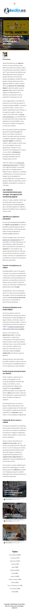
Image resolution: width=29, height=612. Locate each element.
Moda (13, 573)
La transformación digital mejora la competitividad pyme (12, 536)
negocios (13, 576)
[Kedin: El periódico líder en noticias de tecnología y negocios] (15, 15)
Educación (13, 561)
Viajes (13, 592)
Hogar (13, 567)
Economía (13, 558)
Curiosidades (12, 555)
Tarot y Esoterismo (12, 586)
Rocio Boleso (7, 59)
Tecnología (13, 589)
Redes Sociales (13, 579)
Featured (13, 564)
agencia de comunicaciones (11, 240)
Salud (12, 582)
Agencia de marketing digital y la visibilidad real (13, 515)
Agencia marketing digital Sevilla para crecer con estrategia (13, 492)
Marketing (6, 33)
